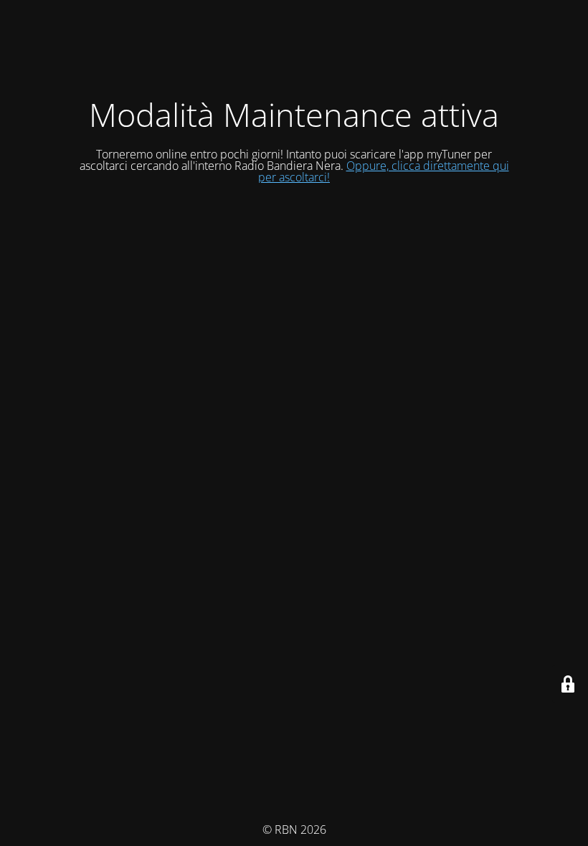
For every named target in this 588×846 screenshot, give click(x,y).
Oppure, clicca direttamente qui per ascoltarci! (383, 171)
